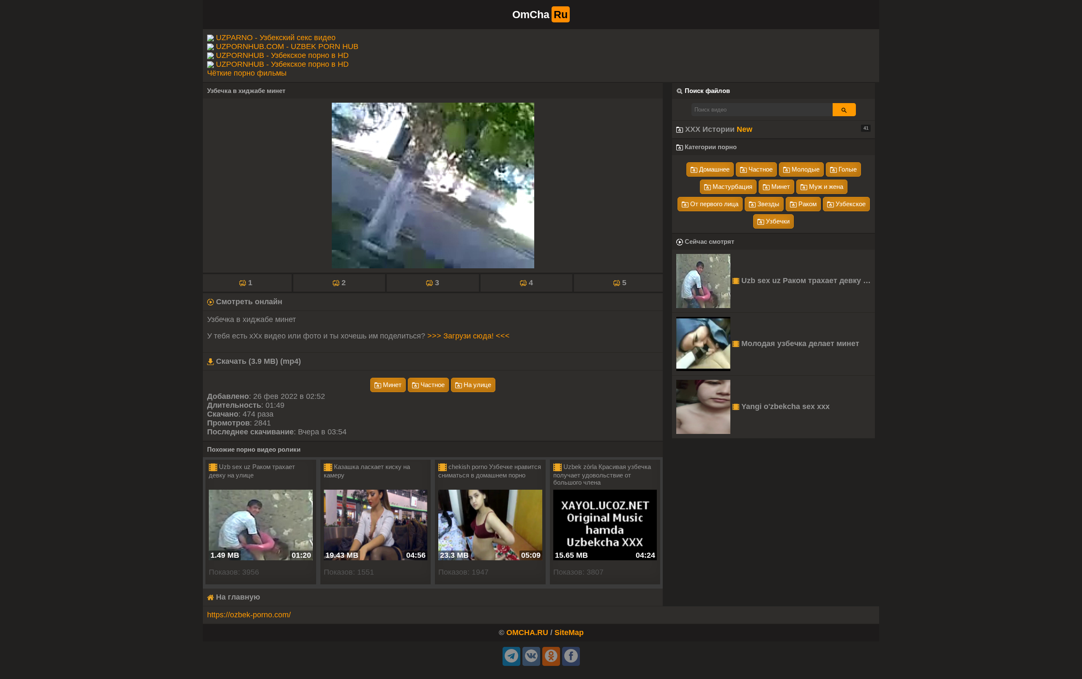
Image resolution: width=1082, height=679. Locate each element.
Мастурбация (731, 186)
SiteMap (569, 632)
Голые (847, 169)
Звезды (767, 203)
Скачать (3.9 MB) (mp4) (257, 361)
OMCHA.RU (527, 632)
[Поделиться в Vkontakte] (531, 656)
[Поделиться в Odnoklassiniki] (551, 656)
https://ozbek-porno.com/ (249, 615)
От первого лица (713, 203)
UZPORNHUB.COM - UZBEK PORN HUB (287, 46)
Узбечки (777, 221)
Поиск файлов (707, 90)
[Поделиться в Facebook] (571, 656)
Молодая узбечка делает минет (799, 343)
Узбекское (850, 203)
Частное (432, 384)
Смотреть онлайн (248, 301)
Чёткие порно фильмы (247, 73)
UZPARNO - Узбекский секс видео (276, 37)
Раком (807, 203)
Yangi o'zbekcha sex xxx (784, 406)
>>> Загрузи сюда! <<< (468, 336)
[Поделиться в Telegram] (511, 656)
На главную (237, 597)
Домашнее (713, 169)
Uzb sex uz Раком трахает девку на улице (807, 280)
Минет (391, 384)
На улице (476, 384)
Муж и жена (825, 186)
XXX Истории (776, 129)
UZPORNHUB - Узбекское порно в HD (282, 55)
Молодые (805, 169)
